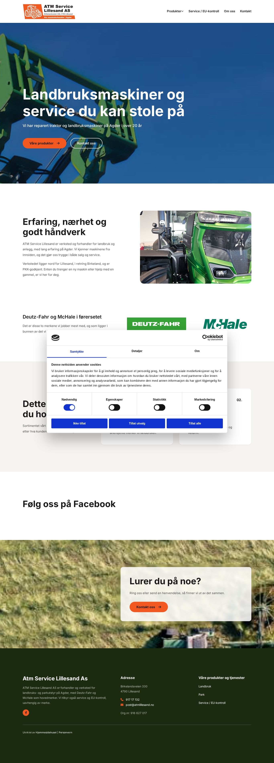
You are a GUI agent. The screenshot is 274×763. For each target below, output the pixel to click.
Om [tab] (197, 351)
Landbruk (205, 686)
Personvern (65, 732)
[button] (44, 143)
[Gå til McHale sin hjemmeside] (225, 324)
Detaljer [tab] (137, 351)
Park (202, 694)
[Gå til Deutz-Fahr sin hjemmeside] (157, 324)
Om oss (229, 11)
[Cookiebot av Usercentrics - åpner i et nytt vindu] (205, 338)
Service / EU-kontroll (204, 11)
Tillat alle (195, 423)
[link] (173, 11)
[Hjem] (49, 11)
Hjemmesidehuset (46, 732)
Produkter (174, 11)
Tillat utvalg (137, 423)
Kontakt (245, 11)
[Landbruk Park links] (183, 11)
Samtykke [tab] (77, 351)
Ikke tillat (79, 423)
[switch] (114, 407)
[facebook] (26, 712)
